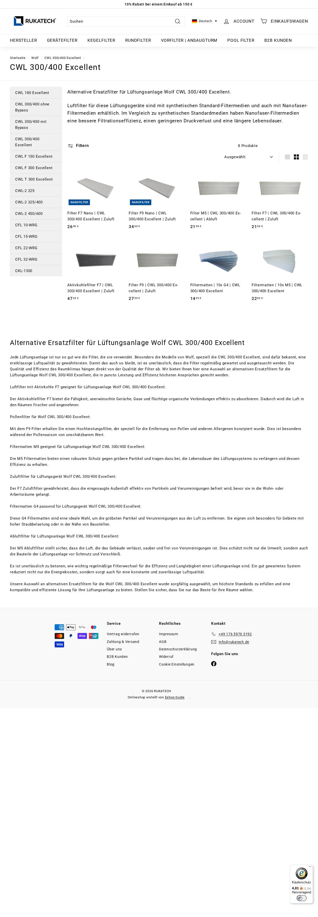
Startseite (18, 58)
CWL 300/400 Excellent (62, 58)
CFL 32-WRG (26, 259)
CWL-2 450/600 (29, 213)
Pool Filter (240, 40)
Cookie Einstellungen (177, 664)
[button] (204, 21)
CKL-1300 (23, 271)
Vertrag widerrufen (123, 634)
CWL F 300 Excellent (33, 168)
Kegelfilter (101, 40)
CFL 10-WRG (26, 225)
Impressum (168, 634)
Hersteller (23, 40)
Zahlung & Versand (123, 642)
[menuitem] (23, 40)
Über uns (114, 649)
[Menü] (310, 868)
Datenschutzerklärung (178, 649)
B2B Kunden (278, 40)
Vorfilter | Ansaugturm (189, 40)
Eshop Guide (175, 697)
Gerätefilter (62, 40)
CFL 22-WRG (26, 248)
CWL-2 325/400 (29, 202)
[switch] (302, 898)
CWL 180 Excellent (32, 93)
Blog (111, 664)
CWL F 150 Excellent (33, 156)
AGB (162, 642)
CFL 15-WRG (26, 236)
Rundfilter (138, 40)
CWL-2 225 (25, 191)
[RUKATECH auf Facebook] (213, 663)
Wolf (35, 58)
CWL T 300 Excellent (34, 179)
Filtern (82, 145)
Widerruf (166, 657)
